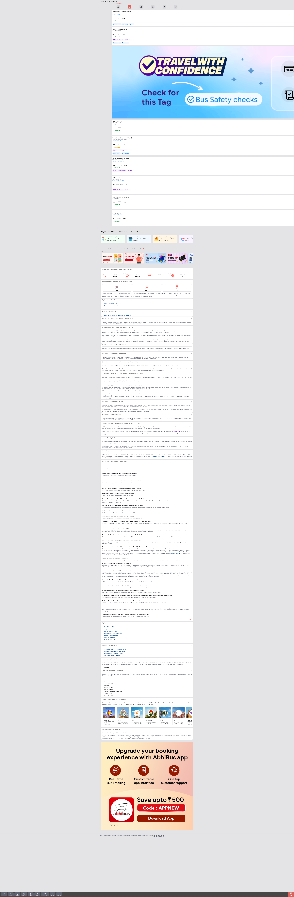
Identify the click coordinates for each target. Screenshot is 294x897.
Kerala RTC (149, 720)
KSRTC (134, 720)
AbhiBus (101, 835)
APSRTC (106, 720)
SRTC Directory (149, 704)
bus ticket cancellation (174, 553)
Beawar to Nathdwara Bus (110, 637)
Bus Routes (108, 246)
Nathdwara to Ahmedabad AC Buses (113, 653)
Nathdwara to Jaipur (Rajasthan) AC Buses (115, 649)
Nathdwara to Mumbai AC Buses (112, 655)
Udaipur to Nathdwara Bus (110, 629)
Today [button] (115, 3)
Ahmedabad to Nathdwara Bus (112, 626)
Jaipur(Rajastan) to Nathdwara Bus (113, 633)
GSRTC (162, 720)
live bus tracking (109, 443)
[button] (118, 7)
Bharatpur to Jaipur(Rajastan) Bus (112, 305)
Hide (189, 619)
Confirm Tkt (108, 835)
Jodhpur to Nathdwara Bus (111, 635)
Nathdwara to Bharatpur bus (157, 456)
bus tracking (150, 581)
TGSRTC (120, 720)
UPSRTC (190, 720)
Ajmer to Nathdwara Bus (110, 642)
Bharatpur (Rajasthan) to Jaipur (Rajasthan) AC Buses (117, 315)
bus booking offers (176, 431)
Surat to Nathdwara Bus (110, 639)
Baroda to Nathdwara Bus (110, 631)
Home (102, 246)
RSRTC (175, 720)
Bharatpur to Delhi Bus (109, 308)
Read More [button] (143, 248)
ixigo (105, 835)
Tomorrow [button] (119, 3)
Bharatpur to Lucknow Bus (111, 303)
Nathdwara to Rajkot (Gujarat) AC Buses (114, 651)
